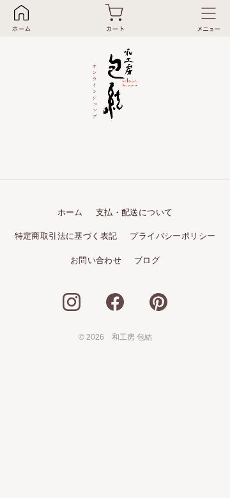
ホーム (70, 212)
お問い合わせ (95, 260)
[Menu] (208, 18)
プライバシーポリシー (172, 236)
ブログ (147, 260)
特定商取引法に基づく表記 (66, 236)
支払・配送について (134, 212)
